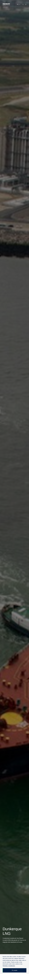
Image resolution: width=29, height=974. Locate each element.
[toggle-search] (23, 4)
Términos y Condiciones (9, 965)
